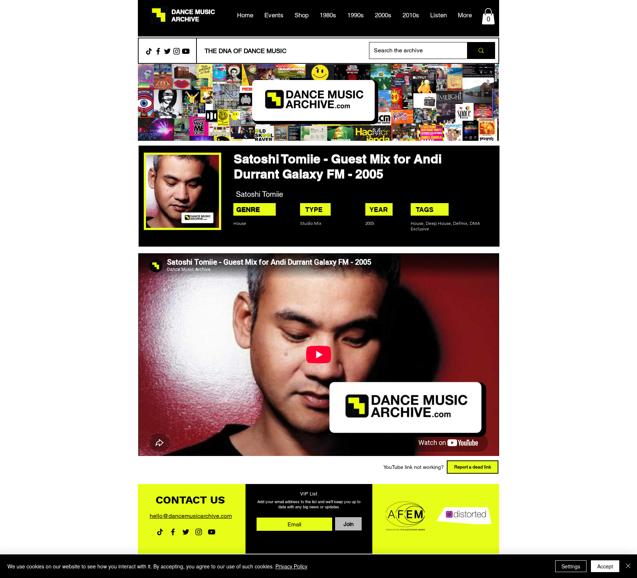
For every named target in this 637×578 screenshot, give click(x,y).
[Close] (628, 566)
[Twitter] (167, 51)
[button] (328, 15)
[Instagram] (176, 51)
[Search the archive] (481, 50)
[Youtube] (185, 51)
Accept (605, 566)
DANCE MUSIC (193, 11)
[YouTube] (211, 531)
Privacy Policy (291, 566)
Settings (570, 566)
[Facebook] (158, 51)
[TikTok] (149, 51)
